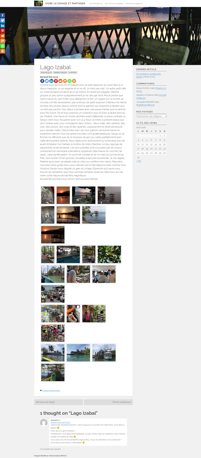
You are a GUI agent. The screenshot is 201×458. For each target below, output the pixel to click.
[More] (74, 81)
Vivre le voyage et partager (65, 3)
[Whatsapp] (69, 81)
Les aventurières (94, 3)
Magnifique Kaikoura (145, 105)
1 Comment (72, 72)
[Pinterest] (56, 81)
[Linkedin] (51, 81)
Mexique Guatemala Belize (51, 390)
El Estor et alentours (122, 402)
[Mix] (65, 81)
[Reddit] (60, 81)
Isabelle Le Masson (60, 72)
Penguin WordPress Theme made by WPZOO (50, 456)
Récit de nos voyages (133, 3)
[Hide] (1, 56)
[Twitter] (47, 81)
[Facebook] (42, 81)
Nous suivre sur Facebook (114, 3)
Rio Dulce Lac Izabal (45, 402)
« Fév (138, 161)
